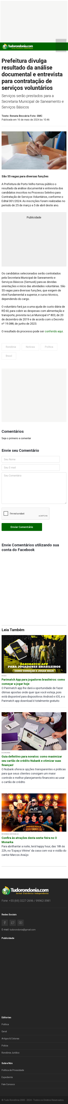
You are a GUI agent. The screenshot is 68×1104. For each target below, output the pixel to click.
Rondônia (11, 346)
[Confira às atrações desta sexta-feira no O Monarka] (34, 812)
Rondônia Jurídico (10, 1052)
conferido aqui (54, 331)
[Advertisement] (34, 395)
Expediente (7, 1077)
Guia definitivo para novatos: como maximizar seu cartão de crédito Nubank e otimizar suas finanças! (32, 761)
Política (49, 346)
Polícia (5, 1045)
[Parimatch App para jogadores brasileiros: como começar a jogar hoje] (34, 654)
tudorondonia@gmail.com (23, 929)
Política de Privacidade (13, 1070)
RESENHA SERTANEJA (10, 834)
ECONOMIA (6, 753)
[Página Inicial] (17, 46)
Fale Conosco (8, 1084)
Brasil (9, 355)
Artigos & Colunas (10, 1038)
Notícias (30, 346)
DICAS (4, 676)
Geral (4, 1031)
